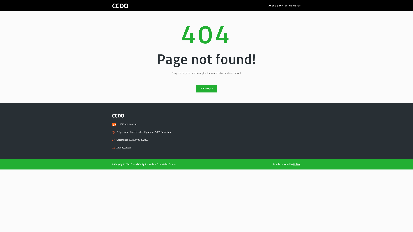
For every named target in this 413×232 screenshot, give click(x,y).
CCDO (120, 5)
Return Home (206, 88)
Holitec (296, 164)
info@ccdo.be (123, 147)
